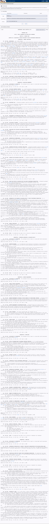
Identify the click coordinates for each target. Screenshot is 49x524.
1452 (14, 46)
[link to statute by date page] (43, 1)
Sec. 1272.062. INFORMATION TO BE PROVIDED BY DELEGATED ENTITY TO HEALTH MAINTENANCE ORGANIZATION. (22, 198)
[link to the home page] (42, 1)
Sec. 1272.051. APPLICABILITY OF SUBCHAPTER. (11, 84)
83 (17, 454)
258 (13, 45)
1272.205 (29, 388)
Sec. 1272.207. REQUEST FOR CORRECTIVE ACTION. (12, 393)
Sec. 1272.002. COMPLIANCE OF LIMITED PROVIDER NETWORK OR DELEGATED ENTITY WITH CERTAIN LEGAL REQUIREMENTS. (24, 76)
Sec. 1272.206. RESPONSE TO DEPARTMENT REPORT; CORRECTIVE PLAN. (15, 387)
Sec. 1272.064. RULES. (7, 233)
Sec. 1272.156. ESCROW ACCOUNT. (9, 319)
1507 (26, 46)
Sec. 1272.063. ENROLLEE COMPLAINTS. (10, 223)
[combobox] (27, 16)
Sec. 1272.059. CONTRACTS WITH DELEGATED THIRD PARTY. (13, 157)
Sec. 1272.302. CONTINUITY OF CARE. (10, 491)
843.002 (22, 69)
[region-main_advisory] (24, 6)
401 (4, 95)
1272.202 (17, 355)
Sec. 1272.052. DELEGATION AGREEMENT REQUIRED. (12, 89)
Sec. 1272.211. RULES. (7, 435)
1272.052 (34, 102)
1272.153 (18, 287)
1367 (15, 160)
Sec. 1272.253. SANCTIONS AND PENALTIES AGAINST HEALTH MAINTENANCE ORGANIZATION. (18, 453)
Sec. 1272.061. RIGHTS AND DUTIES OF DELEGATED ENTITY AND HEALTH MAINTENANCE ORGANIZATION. (20, 181)
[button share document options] (2, 29)
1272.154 (23, 287)
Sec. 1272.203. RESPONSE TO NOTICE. (10, 354)
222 (8, 45)
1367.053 (2, 46)
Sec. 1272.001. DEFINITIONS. (8, 41)
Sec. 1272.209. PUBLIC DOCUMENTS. (9, 417)
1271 (41, 45)
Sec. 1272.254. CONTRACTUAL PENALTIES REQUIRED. (12, 459)
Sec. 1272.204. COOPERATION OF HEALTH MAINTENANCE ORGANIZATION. (15, 360)
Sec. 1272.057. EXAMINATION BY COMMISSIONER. (11, 138)
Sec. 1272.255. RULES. (7, 465)
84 (20, 454)
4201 (1, 150)
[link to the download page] (45, 1)
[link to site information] (46, 1)
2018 (18, 73)
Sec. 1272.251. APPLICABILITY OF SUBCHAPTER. (11, 441)
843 (38, 45)
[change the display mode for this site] (47, 1)
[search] (24, 11)
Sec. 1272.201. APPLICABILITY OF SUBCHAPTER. (11, 336)
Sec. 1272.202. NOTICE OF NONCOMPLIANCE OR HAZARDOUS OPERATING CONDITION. (17, 341)
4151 (29, 149)
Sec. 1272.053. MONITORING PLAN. (9, 102)
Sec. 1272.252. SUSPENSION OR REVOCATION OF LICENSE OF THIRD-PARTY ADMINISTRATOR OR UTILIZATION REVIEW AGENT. (24, 446)
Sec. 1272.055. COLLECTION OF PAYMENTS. (10, 122)
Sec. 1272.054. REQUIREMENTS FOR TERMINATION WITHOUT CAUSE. (14, 115)
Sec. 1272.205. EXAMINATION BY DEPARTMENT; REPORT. (13, 369)
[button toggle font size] (46, 29)
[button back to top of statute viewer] (47, 29)
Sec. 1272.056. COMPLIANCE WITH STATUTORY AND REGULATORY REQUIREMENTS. (17, 129)
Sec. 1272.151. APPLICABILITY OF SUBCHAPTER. (11, 278)
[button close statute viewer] (1, 29)
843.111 (16, 279)
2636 (20, 489)
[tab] (9, 13)
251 (10, 45)
